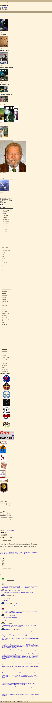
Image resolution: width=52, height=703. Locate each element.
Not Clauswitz (4, 322)
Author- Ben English (5, 223)
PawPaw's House (4, 334)
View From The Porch (5, 363)
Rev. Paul (5, 584)
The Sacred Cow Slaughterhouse (7, 353)
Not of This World (5, 324)
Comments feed (4, 527)
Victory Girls (4, 361)
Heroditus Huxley (5, 278)
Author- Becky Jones (5, 221)
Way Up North (4, 365)
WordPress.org (4, 528)
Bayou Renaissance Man (6, 250)
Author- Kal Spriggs (5, 235)
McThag (3, 309)
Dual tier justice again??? (4, 535)
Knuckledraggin (4, 295)
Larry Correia (4, 297)
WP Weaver (26, 701)
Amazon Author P (3, 172)
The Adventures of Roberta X (6, 347)
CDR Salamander (5, 256)
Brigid (3, 254)
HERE (5, 550)
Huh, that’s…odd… (3, 534)
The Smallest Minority (5, 357)
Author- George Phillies (6, 227)
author (21, 543)
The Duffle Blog (4, 351)
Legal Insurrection (5, 301)
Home (1, 530)
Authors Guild (3, 547)
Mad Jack (3, 307)
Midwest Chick (4, 311)
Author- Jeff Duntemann (6, 229)
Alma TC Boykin (4, 217)
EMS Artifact (4, 274)
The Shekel (4, 355)
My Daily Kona (4, 315)
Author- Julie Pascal (5, 233)
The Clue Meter (4, 349)
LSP (4, 615)
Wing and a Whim (5, 371)
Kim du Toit (4, 293)
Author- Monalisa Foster (6, 237)
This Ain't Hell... (4, 359)
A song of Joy (4, 213)
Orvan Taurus (4, 330)
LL (2, 303)
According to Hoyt (5, 215)
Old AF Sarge (4, 326)
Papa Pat (3, 332)
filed (8, 546)
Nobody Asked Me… (7, 3)
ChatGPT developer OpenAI (10, 544)
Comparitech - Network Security (7, 260)
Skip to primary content (3, 8)
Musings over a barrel (5, 313)
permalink (9, 568)
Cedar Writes (4, 258)
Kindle (1, 32)
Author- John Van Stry (5, 231)
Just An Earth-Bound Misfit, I (6, 289)
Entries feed (4, 526)
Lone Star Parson (4, 305)
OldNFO (9, 540)
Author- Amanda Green (5, 219)
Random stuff (5, 530)
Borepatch (3, 252)
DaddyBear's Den (5, 262)
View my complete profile (4, 196)
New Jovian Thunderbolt (6, 317)
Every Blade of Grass (5, 276)
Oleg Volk (3, 328)
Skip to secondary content (4, 9)
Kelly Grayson (4, 291)
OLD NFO (1, 192)
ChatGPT (15, 549)
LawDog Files (4, 299)
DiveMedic (4, 267)
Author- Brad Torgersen (6, 225)
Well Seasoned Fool (5, 369)
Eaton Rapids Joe (5, 272)
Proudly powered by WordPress (15, 701)
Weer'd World (4, 367)
